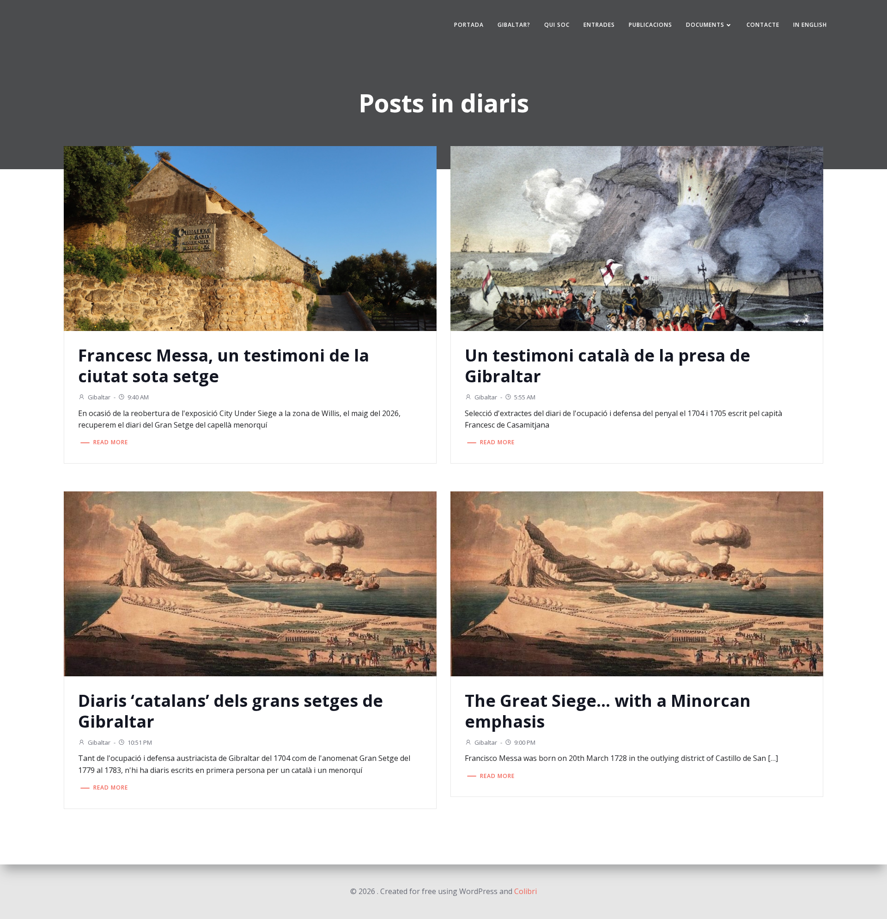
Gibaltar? (514, 25)
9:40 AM (138, 397)
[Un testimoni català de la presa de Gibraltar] (636, 238)
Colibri (525, 891)
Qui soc (557, 25)
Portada (469, 25)
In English (810, 25)
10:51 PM (140, 742)
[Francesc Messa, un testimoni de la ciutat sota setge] (250, 238)
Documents (705, 25)
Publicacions (650, 25)
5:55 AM (524, 397)
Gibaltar (99, 397)
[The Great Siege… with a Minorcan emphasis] (636, 583)
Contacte (763, 25)
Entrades (599, 25)
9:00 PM (524, 742)
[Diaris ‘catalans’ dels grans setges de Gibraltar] (250, 583)
